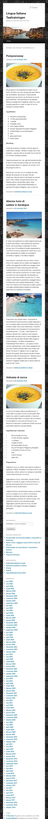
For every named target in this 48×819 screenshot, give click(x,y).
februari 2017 (10, 797)
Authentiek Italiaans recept (23, 192)
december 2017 (11, 780)
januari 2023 (10, 666)
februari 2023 (10, 664)
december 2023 (11, 647)
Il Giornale (10, 816)
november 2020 (11, 717)
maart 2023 (10, 661)
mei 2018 (9, 768)
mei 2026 (9, 584)
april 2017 (9, 793)
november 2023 (11, 649)
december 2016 (11, 802)
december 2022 (11, 669)
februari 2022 (10, 688)
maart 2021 (10, 707)
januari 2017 (10, 800)
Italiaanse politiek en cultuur (23, 368)
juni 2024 (9, 632)
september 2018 (11, 763)
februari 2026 (10, 591)
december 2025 (11, 596)
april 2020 (9, 727)
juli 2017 (9, 788)
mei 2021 (9, 703)
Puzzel (8, 570)
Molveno (9, 552)
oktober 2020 (10, 720)
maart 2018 (10, 773)
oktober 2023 (10, 652)
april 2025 (9, 613)
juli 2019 (9, 744)
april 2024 (9, 637)
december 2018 (11, 759)
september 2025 (11, 603)
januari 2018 (10, 778)
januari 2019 (10, 756)
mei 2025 (9, 610)
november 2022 (11, 671)
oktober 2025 (10, 601)
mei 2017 (9, 790)
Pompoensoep (14, 56)
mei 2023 (9, 657)
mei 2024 (9, 635)
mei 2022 (9, 681)
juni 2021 (9, 700)
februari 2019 (10, 754)
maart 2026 (10, 588)
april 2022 (9, 683)
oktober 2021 (10, 698)
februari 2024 (10, 642)
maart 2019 (10, 751)
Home (9, 41)
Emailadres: (10, 524)
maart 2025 (10, 615)
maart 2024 (10, 639)
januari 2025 (10, 620)
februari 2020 (10, 732)
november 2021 (11, 695)
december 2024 (11, 622)
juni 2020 (9, 722)
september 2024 (11, 630)
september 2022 (11, 676)
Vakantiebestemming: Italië (16, 573)
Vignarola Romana (13, 554)
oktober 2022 (10, 674)
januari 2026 (10, 593)
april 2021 (9, 705)
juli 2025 (9, 605)
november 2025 (11, 598)
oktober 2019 (10, 742)
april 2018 (9, 771)
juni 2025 (9, 608)
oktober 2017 (10, 785)
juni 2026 (9, 581)
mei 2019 (9, 746)
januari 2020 (10, 734)
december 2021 (11, 693)
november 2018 (11, 761)
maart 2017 (10, 795)
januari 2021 (10, 712)
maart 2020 (10, 729)
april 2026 (9, 586)
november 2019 (11, 739)
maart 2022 (10, 686)
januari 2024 (10, 644)
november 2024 (11, 625)
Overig (8, 568)
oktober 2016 (10, 807)
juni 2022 (9, 678)
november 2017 (11, 783)
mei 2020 (9, 725)
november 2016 (11, 805)
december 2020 (11, 715)
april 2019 (9, 749)
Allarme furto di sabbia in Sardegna (17, 203)
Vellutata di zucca (16, 377)
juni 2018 (9, 766)
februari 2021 (10, 710)
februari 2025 (10, 618)
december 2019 (11, 737)
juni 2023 (9, 654)
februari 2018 (10, 776)
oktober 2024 (10, 627)
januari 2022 (10, 691)
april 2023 (9, 659)
